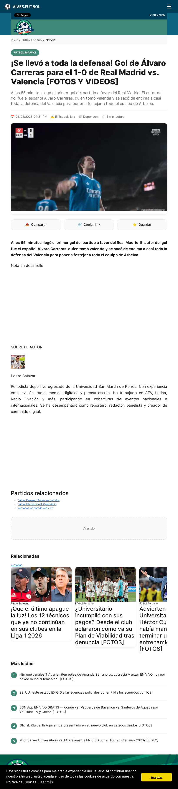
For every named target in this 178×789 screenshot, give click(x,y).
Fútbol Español (31, 40)
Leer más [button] (46, 782)
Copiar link (89, 224)
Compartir (36, 224)
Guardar (142, 224)
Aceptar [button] (156, 777)
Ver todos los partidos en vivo (35, 508)
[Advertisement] (89, 308)
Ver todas (16, 565)
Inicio (14, 40)
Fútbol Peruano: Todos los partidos (38, 500)
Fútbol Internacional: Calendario (37, 504)
